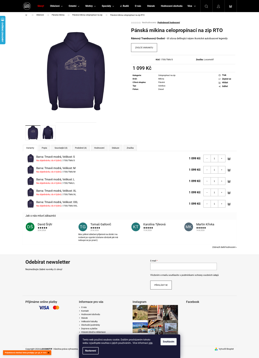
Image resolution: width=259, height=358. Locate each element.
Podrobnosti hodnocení (169, 22)
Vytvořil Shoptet (226, 349)
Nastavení (90, 350)
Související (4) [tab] (61, 148)
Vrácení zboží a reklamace (93, 332)
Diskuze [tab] (115, 148)
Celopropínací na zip (166, 75)
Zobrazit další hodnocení (223, 247)
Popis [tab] (44, 148)
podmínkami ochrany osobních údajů (200, 275)
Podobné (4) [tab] (81, 148)
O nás (84, 307)
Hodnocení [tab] (99, 148)
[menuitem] (40, 6)
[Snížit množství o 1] (207, 158)
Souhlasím (168, 341)
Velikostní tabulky (89, 321)
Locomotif (209, 59)
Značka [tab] (130, 148)
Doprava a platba (89, 328)
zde (150, 343)
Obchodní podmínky (90, 325)
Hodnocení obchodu (90, 314)
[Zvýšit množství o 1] (221, 158)
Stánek (84, 318)
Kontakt (85, 311)
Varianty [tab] (30, 148)
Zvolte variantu (144, 47)
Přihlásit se (161, 285)
